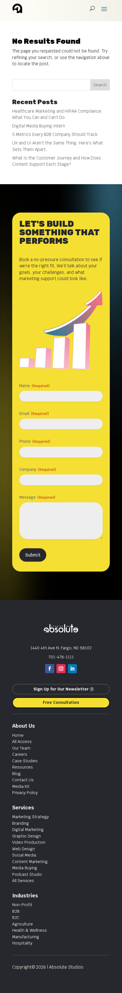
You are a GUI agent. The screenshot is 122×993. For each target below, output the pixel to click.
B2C (16, 917)
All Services (23, 880)
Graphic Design (26, 836)
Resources (22, 767)
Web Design (23, 848)
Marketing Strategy (30, 816)
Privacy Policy (25, 792)
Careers (19, 754)
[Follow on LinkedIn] (72, 668)
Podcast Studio (27, 874)
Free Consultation (61, 702)
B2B (16, 911)
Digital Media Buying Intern (38, 126)
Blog (16, 773)
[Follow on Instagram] (61, 668)
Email (34, 413)
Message (37, 497)
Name (34, 385)
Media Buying (24, 867)
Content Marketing (30, 861)
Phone (34, 441)
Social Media (24, 855)
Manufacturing (25, 936)
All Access (22, 741)
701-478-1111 (61, 657)
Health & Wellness (29, 930)
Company (37, 469)
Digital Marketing (28, 829)
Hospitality (22, 943)
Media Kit (21, 786)
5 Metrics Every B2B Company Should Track (55, 134)
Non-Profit (22, 904)
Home (18, 735)
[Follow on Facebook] (49, 668)
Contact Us (23, 779)
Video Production (28, 842)
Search (100, 84)
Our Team (21, 748)
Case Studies (25, 760)
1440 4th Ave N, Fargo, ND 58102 (61, 647)
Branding (20, 823)
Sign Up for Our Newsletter (61, 689)
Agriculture (22, 924)
